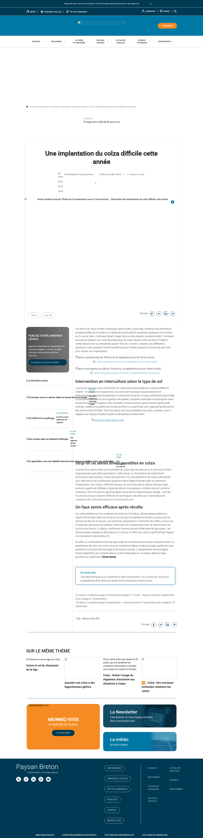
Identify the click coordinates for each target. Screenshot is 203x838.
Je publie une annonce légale (45, 362)
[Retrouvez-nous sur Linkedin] (33, 779)
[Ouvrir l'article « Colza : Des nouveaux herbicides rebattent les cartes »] (159, 668)
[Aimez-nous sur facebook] (26, 779)
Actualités (120, 41)
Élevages (36, 42)
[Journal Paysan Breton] (101, 25)
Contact (112, 810)
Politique (101, 41)
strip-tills (48, 315)
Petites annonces (117, 789)
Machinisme (56, 42)
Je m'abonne (133, 3)
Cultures (79, 41)
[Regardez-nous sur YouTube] (48, 779)
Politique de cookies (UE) (155, 835)
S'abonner (167, 26)
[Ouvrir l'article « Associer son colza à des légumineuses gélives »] (82, 668)
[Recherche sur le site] (175, 11)
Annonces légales (117, 778)
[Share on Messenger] (158, 313)
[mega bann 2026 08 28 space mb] (101, 122)
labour (34, 315)
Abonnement (114, 768)
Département (176, 789)
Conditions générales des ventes (79, 835)
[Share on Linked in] (165, 313)
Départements (164, 42)
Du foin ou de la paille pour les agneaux (62, 419)
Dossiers (142, 41)
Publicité (112, 799)
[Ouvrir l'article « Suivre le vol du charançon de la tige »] (43, 659)
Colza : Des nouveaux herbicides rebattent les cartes (158, 687)
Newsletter (114, 820)
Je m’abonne (63, 733)
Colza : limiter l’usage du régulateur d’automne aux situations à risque (119, 679)
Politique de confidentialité (119, 835)
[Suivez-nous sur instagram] (41, 779)
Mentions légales (45, 835)
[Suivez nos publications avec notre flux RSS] (18, 779)
